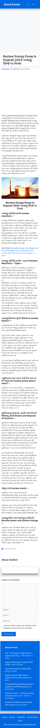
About (4, 717)
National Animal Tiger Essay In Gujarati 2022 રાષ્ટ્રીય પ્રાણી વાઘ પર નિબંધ (18, 677)
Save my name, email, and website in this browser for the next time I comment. (20, 627)
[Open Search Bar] (28, 4)
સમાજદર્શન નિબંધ (10, 549)
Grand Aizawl (12, 4)
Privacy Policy (32, 717)
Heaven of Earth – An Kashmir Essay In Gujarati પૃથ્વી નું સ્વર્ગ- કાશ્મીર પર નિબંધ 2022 (19, 695)
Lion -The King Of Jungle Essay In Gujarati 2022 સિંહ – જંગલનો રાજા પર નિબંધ (19, 655)
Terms (20, 721)
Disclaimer (21, 717)
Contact (12, 717)
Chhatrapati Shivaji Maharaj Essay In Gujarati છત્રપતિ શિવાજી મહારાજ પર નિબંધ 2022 (19, 686)
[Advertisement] (20, 29)
